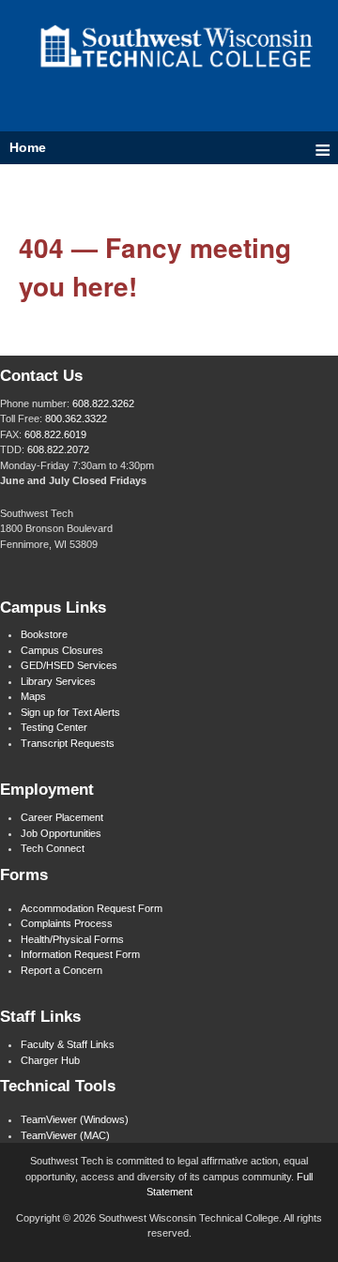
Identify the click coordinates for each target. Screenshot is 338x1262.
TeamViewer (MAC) (65, 1135)
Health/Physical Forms (72, 939)
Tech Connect (52, 848)
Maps (33, 696)
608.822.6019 (55, 434)
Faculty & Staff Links (68, 1044)
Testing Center (54, 727)
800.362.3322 (76, 418)
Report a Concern (61, 970)
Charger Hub (50, 1060)
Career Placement (62, 817)
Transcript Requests (68, 743)
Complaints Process (67, 923)
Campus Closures (62, 650)
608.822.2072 (58, 449)
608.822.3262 (103, 403)
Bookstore (44, 634)
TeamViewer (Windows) (75, 1119)
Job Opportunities (61, 833)
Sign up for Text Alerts (70, 712)
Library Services (58, 681)
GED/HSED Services (69, 665)
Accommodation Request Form (91, 908)
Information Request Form (80, 954)
